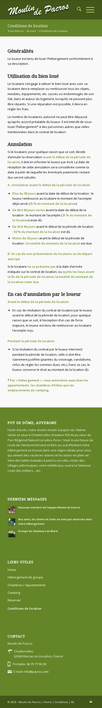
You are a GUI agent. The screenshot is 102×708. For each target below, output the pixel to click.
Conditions (61, 702)
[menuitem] (76, 9)
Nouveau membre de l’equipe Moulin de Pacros (49, 507)
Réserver (14, 600)
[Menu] (87, 9)
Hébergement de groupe (25, 577)
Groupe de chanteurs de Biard (38, 531)
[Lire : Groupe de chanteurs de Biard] (12, 533)
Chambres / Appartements (27, 585)
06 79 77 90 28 (36, 664)
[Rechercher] (76, 9)
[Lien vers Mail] (90, 701)
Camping (14, 592)
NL (72, 702)
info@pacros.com (36, 671)
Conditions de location (28, 26)
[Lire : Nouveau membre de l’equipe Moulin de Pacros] (12, 510)
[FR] (42, 9)
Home (12, 570)
